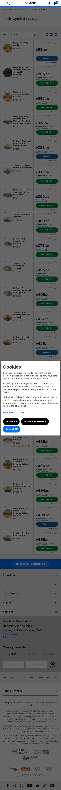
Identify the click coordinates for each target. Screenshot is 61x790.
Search (8, 3)
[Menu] (3, 3)
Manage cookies (14, 412)
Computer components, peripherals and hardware (30, 3)
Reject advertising (34, 421)
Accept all (12, 428)
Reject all (11, 421)
